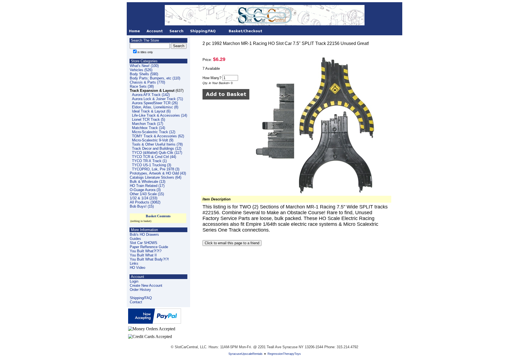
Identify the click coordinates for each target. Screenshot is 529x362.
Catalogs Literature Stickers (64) (155, 177)
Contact (136, 302)
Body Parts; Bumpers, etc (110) (155, 78)
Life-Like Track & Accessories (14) (159, 115)
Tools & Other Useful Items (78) (157, 144)
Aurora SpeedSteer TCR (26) (155, 103)
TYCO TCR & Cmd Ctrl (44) (154, 157)
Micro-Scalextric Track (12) (153, 132)
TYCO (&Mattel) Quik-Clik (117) (157, 153)
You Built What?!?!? (145, 251)
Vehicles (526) (141, 70)
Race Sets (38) (142, 86)
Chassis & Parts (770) (147, 82)
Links (134, 263)
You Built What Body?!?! (149, 259)
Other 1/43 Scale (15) (147, 194)
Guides (135, 239)
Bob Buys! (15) (142, 206)
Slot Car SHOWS (143, 243)
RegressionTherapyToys (284, 353)
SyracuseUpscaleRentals (245, 353)
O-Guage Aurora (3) (145, 190)
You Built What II (143, 255)
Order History (140, 290)
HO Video (137, 268)
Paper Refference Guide (149, 247)
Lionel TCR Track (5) (148, 119)
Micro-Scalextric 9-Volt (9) (152, 140)
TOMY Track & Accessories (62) (158, 136)
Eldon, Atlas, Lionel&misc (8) (155, 107)
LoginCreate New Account (146, 283)
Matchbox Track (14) (148, 128)
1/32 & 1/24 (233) (143, 198)
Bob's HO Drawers (144, 234)
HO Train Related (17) (147, 186)
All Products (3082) (145, 202)
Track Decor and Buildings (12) (156, 148)
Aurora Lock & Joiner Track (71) (157, 99)
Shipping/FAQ (141, 298)
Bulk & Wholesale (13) (147, 181)
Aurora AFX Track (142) (151, 95)
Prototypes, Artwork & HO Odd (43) (158, 173)
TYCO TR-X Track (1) (149, 161)
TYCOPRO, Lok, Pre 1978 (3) (155, 169)
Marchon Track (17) (147, 124)
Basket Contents (158, 216)
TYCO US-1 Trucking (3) (151, 165)
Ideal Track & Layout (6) (151, 111)
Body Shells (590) (144, 74)
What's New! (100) (144, 66)
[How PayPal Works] (154, 322)
